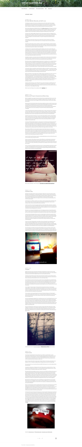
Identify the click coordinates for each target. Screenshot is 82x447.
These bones (28, 352)
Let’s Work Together (32, 8)
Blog (46, 8)
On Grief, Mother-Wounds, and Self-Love (35, 21)
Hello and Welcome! (24, 8)
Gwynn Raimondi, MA (32, 3)
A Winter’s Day (29, 191)
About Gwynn (50, 8)
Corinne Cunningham (37, 346)
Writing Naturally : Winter (45, 346)
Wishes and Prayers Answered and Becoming (37, 96)
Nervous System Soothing (40, 8)
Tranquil (27, 269)
